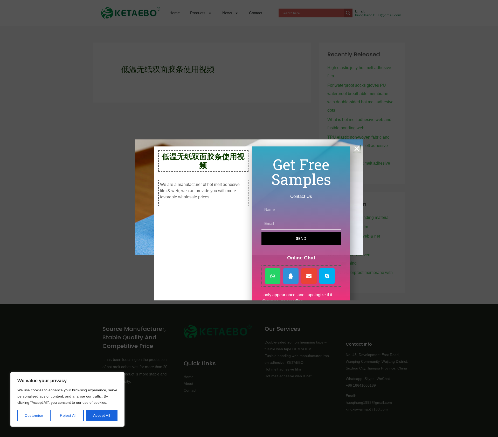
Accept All (101, 415)
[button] (357, 148)
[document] (249, 218)
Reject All (68, 415)
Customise (34, 415)
